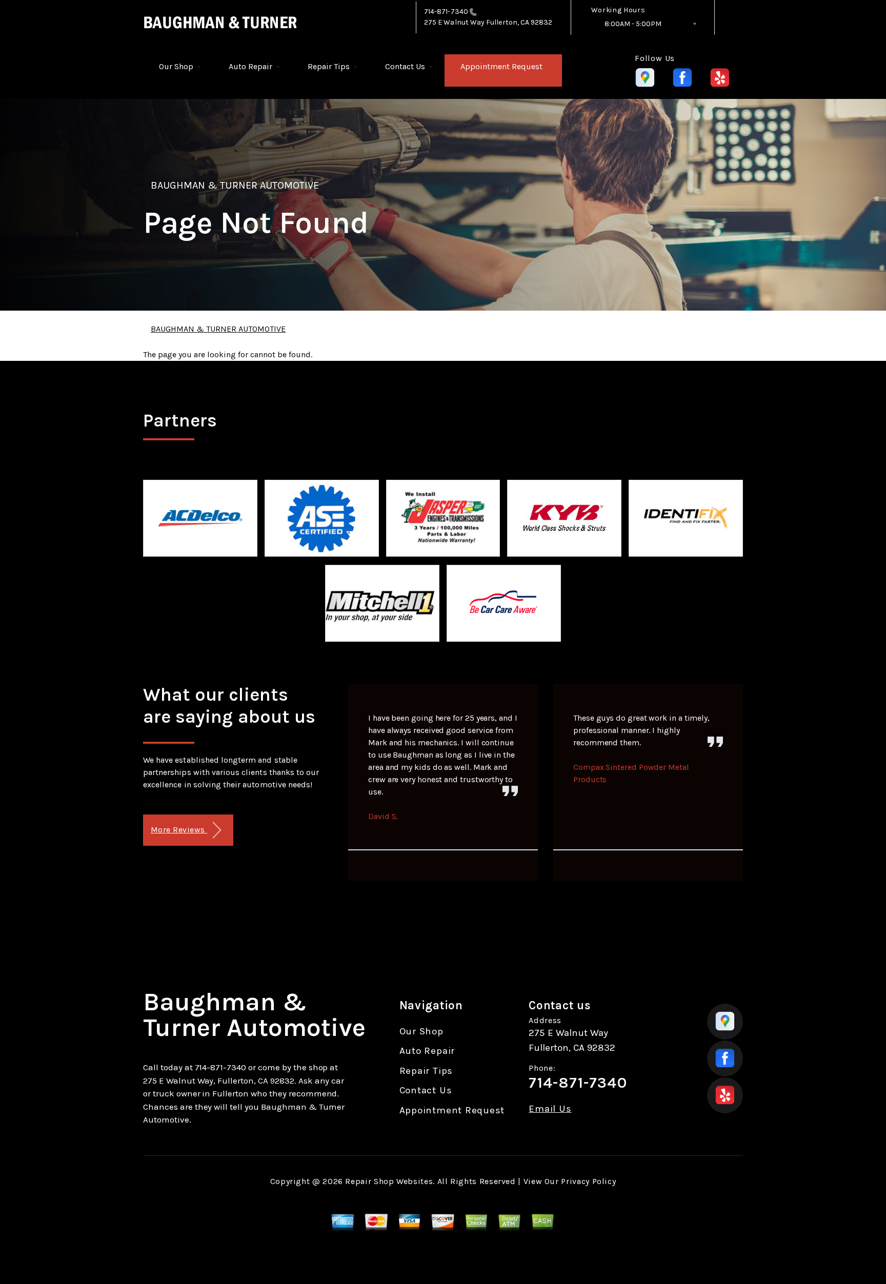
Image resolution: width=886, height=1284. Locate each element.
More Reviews (179, 829)
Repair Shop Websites (389, 1181)
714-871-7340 (446, 11)
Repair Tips (329, 66)
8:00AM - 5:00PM (633, 23)
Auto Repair (250, 66)
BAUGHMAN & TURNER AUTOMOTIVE (235, 185)
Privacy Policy (588, 1181)
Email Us (550, 1109)
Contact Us (405, 66)
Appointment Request (501, 66)
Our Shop (176, 66)
